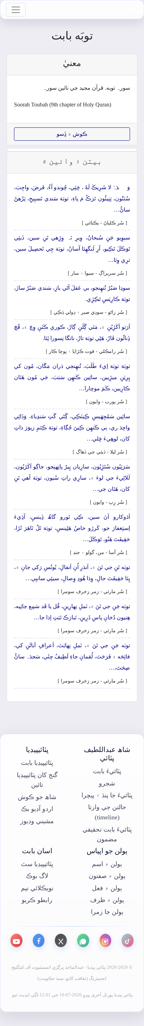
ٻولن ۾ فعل (107, 888)
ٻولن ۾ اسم (107, 864)
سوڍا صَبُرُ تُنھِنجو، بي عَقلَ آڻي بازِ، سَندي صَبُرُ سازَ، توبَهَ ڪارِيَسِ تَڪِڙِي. (72, 293)
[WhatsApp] (83, 940)
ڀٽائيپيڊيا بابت (37, 762)
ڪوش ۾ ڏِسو (72, 134)
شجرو (107, 783)
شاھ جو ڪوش (37, 797)
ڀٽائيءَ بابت (107, 771)
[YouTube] (16, 940)
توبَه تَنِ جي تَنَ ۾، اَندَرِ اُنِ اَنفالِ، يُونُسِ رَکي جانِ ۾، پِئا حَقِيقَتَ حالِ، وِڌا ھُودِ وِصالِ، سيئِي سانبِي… (72, 572)
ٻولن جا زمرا (107, 911)
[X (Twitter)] (61, 940)
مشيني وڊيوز (37, 821)
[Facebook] (39, 940)
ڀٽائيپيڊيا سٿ (37, 864)
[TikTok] (127, 940)
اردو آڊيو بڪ (37, 808)
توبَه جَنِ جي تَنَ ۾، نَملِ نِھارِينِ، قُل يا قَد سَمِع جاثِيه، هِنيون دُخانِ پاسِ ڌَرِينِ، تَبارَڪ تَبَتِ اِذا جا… (72, 611)
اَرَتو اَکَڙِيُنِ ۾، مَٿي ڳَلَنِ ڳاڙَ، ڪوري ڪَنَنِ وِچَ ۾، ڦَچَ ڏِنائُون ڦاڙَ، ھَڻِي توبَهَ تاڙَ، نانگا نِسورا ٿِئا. (72, 332)
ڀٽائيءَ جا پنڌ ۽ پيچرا (106, 795)
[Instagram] (105, 940)
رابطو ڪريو (37, 899)
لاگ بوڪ (37, 875)
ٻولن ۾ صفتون (107, 875)
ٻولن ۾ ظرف (107, 899)
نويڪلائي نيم (37, 888)
